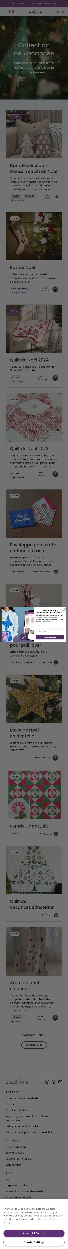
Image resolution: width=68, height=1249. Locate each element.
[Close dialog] (64, 609)
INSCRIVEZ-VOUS (50, 637)
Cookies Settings (34, 1242)
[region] (34, 1224)
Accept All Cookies (34, 1233)
